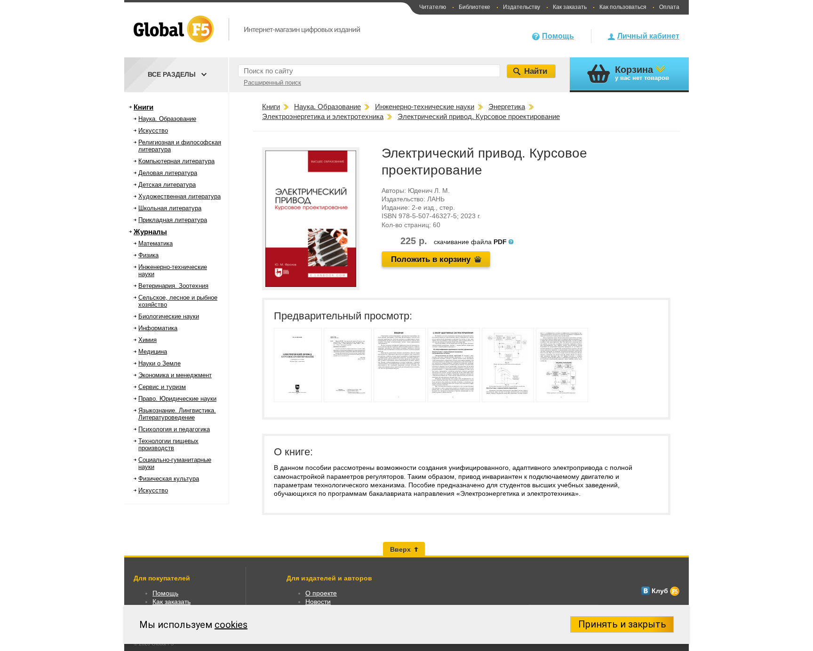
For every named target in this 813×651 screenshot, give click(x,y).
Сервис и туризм (162, 386)
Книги (143, 107)
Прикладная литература (172, 219)
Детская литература (167, 184)
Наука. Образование (167, 118)
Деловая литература (167, 172)
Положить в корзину (430, 259)
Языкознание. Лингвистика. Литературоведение (177, 414)
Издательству (521, 7)
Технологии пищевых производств (168, 444)
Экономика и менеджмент (175, 375)
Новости (318, 601)
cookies (231, 624)
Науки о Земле (159, 363)
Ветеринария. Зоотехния (173, 285)
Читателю (432, 7)
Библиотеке (474, 7)
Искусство (153, 130)
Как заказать (570, 7)
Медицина (152, 351)
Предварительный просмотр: (343, 316)
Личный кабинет (648, 36)
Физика (148, 255)
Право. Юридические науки (177, 398)
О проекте (321, 593)
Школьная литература (169, 208)
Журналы (150, 232)
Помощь (558, 36)
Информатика (157, 328)
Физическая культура (168, 478)
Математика (155, 243)
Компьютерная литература (176, 161)
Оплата (669, 7)
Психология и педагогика (174, 429)
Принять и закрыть (622, 624)
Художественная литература (179, 196)
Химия (147, 339)
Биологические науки (168, 316)
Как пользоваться (622, 7)
